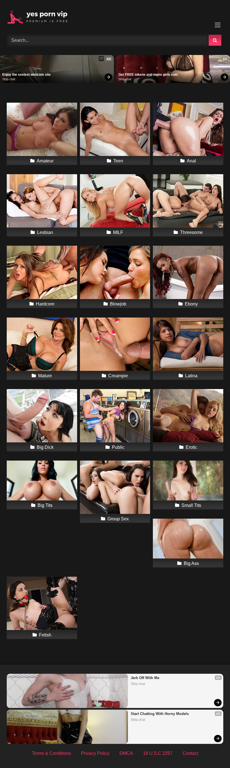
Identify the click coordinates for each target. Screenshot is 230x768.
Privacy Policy (95, 753)
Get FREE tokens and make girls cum (148, 75)
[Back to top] (212, 751)
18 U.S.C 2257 (158, 753)
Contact (190, 753)
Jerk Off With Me (145, 678)
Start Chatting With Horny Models (160, 714)
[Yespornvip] (115, 15)
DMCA (126, 753)
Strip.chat (8, 79)
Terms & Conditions (51, 753)
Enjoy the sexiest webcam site (26, 75)
